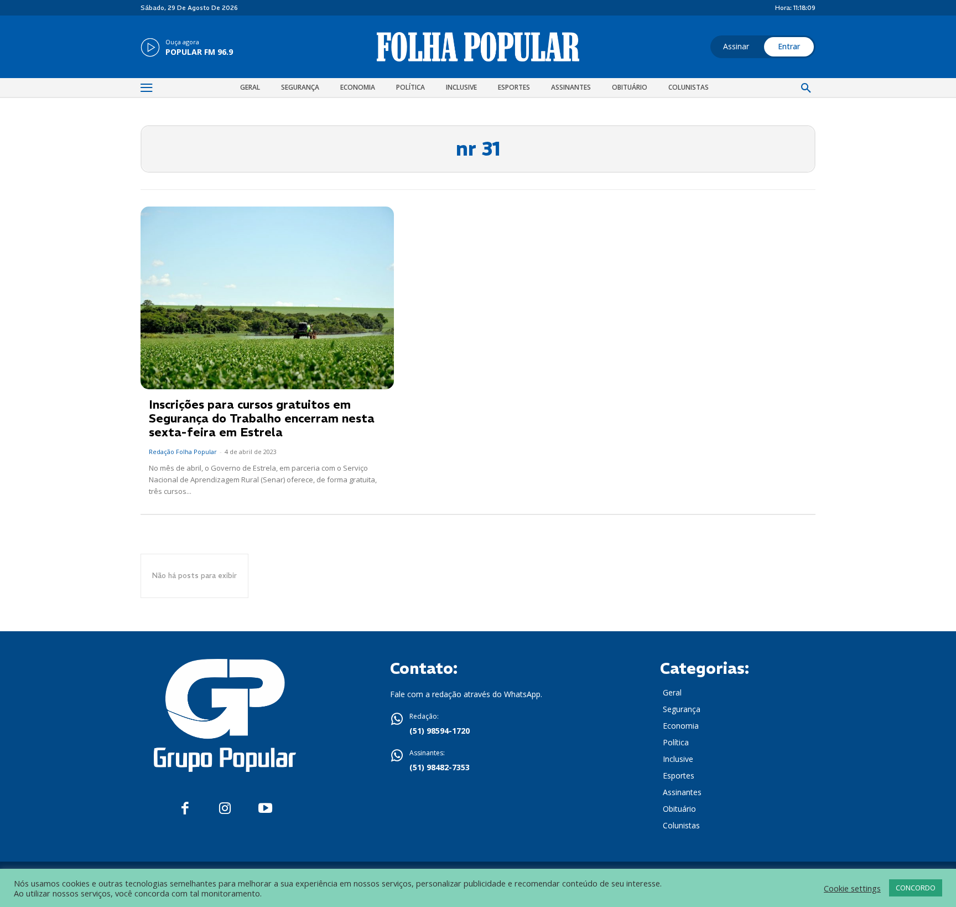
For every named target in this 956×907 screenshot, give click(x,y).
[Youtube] (265, 808)
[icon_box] (187, 48)
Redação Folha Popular (183, 451)
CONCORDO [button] (916, 888)
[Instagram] (224, 808)
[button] (806, 88)
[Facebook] (185, 808)
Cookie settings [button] (852, 888)
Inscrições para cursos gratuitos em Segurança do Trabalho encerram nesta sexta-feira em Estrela (262, 418)
